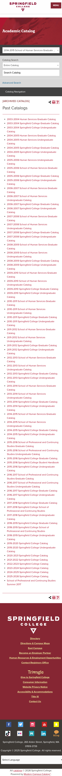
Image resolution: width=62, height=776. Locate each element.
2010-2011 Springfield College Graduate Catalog (32, 317)
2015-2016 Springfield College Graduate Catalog (32, 458)
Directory (35, 638)
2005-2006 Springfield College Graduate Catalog (33, 176)
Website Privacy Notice (35, 687)
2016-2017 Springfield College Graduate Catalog (32, 490)
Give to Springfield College (35, 677)
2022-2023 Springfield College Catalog (27, 563)
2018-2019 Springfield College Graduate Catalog (32, 523)
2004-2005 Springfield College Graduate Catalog (33, 147)
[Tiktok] (7, 733)
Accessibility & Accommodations (35, 691)
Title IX (35, 696)
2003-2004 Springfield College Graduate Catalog (33, 123)
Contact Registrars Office (35, 662)
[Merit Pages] (31, 733)
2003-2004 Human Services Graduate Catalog (31, 119)
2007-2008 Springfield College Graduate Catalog (33, 232)
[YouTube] (44, 724)
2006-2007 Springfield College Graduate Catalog (33, 204)
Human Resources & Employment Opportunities (35, 657)
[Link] (22, 10)
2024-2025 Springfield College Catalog (27, 572)
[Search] (56, 72)
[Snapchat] (56, 724)
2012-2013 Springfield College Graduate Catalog (32, 373)
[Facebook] (8, 724)
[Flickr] (19, 733)
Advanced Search (11, 82)
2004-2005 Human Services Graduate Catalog (31, 135)
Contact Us (35, 701)
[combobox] (31, 50)
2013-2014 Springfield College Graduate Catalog (32, 401)
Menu (56, 5)
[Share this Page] (49, 102)
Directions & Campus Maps (35, 643)
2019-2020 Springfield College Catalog (27, 543)
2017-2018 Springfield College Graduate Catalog (32, 502)
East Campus (35, 648)
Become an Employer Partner (35, 653)
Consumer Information (35, 682)
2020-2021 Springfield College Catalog (27, 555)
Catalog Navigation (15, 91)
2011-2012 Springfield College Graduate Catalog (32, 345)
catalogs (17, 770)
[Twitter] (20, 724)
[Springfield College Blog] (56, 733)
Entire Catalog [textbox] (11, 65)
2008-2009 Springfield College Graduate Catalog (33, 260)
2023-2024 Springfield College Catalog (27, 568)
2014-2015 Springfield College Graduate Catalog (32, 430)
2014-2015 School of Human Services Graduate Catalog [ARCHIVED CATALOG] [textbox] (31, 50)
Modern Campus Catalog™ (37, 774)
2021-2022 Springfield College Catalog (27, 559)
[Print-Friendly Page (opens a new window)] (53, 102)
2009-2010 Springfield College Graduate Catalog (32, 289)
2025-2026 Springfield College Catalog (27, 576)
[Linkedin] (43, 733)
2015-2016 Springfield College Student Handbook (33, 462)
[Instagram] (32, 724)
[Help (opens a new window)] (57, 102)
